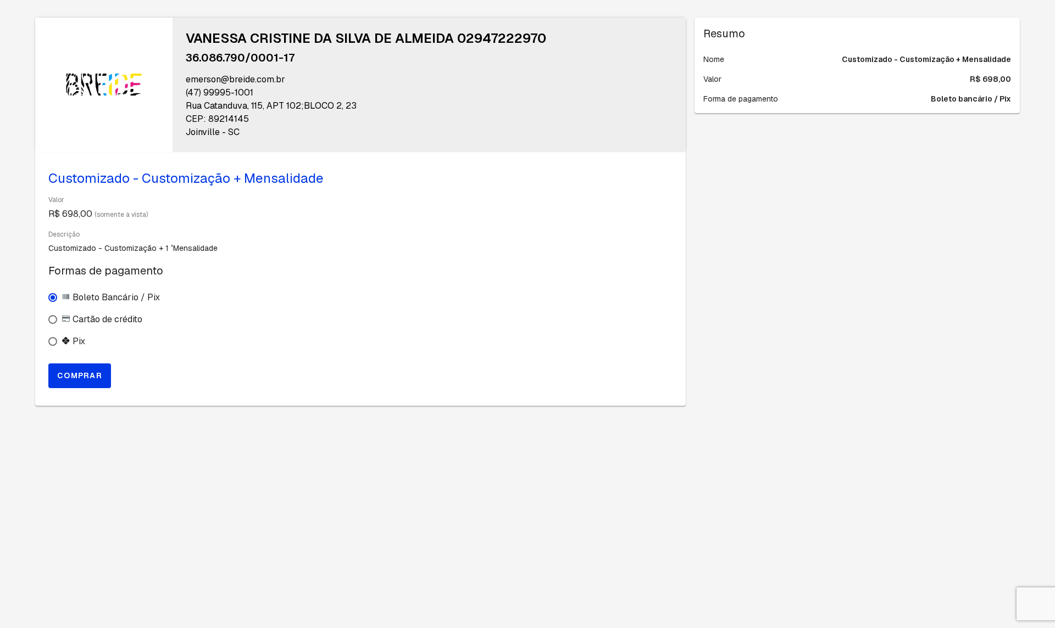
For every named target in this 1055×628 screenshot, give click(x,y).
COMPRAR (79, 375)
